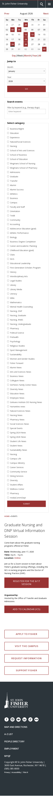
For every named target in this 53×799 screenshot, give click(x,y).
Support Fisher (26, 670)
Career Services (17, 467)
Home (7, 516)
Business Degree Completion (23, 241)
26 (26, 44)
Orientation (15, 211)
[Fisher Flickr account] (36, 719)
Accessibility (16, 772)
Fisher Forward (16, 363)
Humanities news (17, 406)
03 (12, 29)
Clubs (12, 254)
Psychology (15, 341)
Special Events (16, 428)
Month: (10, 67)
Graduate (14, 176)
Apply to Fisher (26, 634)
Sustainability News (18, 450)
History (13, 272)
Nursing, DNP (16, 311)
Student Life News (18, 441)
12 (26, 34)
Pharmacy (14, 328)
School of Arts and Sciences (22, 150)
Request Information (26, 658)
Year (34, 55)
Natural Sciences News (20, 411)
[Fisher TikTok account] (30, 719)
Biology (13, 237)
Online (17, 558)
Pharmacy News (17, 419)
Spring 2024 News (18, 432)
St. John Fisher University (15, 3)
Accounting (15, 224)
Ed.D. (12, 259)
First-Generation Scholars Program (25, 267)
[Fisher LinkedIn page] (24, 719)
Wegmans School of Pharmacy (23, 168)
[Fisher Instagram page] (12, 719)
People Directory (14, 741)
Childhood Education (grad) (22, 250)
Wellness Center (17, 489)
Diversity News (16, 389)
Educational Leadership (20, 263)
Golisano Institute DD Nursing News (26, 402)
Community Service (18, 471)
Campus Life (15, 458)
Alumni (13, 185)
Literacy (13, 293)
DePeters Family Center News (23, 385)
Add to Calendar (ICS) (26, 609)
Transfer (14, 181)
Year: (9, 77)
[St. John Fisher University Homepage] (16, 701)
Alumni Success (17, 189)
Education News (17, 393)
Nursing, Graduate (18, 315)
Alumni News (16, 367)
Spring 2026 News (18, 437)
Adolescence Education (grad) (23, 228)
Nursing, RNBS (16, 319)
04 (19, 29)
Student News (16, 445)
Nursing (13, 146)
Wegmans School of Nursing (22, 163)
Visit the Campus (26, 646)
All (39, 55)
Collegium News (17, 380)
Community (15, 220)
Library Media (16, 289)
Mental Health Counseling (21, 306)
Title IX (25, 772)
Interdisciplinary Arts (19, 276)
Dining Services (16, 476)
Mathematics (16, 302)
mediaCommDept (18, 497)
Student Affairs (16, 484)
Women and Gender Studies (22, 359)
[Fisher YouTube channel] (18, 719)
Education (14, 133)
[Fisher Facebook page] (6, 719)
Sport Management (18, 350)
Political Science (17, 332)
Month (27, 55)
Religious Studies (17, 346)
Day (14, 55)
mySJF (7, 756)
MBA (12, 298)
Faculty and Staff (17, 207)
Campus (13, 202)
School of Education (19, 159)
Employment (11, 748)
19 (26, 39)
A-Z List (8, 734)
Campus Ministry (17, 463)
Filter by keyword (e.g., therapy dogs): (23, 107)
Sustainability (15, 354)
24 (12, 44)
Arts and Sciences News (20, 372)
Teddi (12, 215)
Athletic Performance (19, 233)
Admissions (15, 172)
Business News (17, 376)
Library (13, 285)
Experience (15, 137)
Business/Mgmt (17, 128)
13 (32, 34)
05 (44, 49)
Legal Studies (16, 280)
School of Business (18, 155)
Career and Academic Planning (23, 246)
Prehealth (14, 337)
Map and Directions (15, 726)
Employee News (17, 398)
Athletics (14, 194)
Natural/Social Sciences (20, 142)
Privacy (7, 772)
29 (26, 24)
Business (14, 198)
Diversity (14, 480)
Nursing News (16, 415)
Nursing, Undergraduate (20, 324)
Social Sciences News (19, 424)
